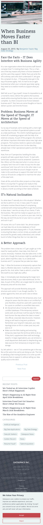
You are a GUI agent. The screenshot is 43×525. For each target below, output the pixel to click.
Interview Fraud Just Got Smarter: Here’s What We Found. (19, 403)
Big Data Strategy (30, 429)
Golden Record (10, 439)
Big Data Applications (12, 429)
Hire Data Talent (21, 488)
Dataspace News (27, 434)
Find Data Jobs (21, 491)
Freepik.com (21, 480)
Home (21, 486)
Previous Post (21, 364)
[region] (21, 508)
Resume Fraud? (10, 444)
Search (36, 379)
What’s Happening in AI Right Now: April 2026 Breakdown (19, 396)
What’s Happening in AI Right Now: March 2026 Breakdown (19, 409)
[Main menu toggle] (38, 7)
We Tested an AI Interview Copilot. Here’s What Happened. (19, 390)
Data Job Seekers (10, 434)
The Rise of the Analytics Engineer (19, 414)
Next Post (21, 369)
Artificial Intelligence (11, 424)
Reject (21, 521)
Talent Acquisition (26, 444)
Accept (21, 515)
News (22, 439)
